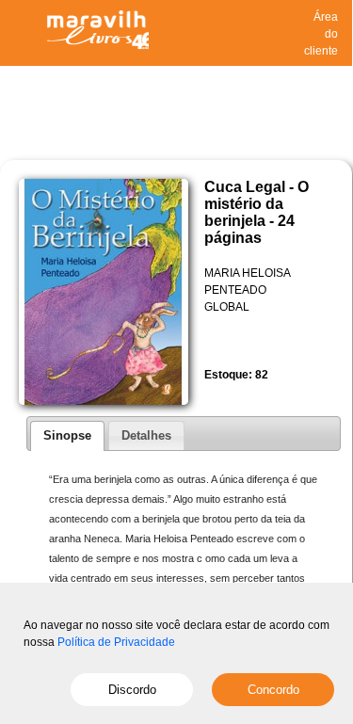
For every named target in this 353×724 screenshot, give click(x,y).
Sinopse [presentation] (67, 435)
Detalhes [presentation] (146, 435)
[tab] (67, 436)
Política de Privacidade (116, 642)
